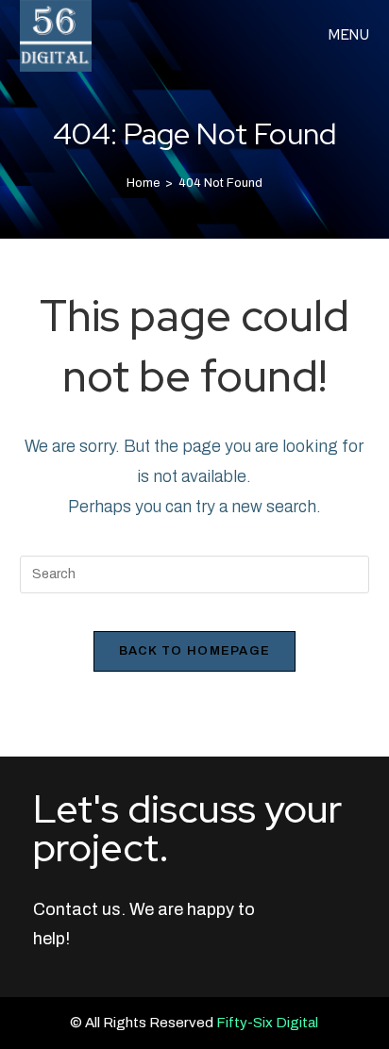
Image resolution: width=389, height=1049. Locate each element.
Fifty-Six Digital (267, 1022)
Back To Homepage (195, 651)
